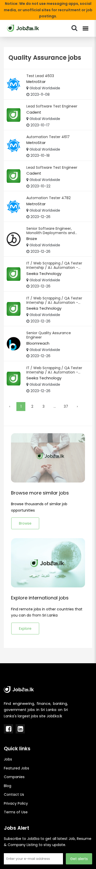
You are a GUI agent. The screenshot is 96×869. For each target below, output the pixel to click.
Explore (25, 628)
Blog (7, 785)
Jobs (8, 759)
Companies (14, 776)
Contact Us (14, 794)
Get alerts (79, 858)
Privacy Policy (16, 803)
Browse (25, 523)
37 (66, 406)
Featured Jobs (16, 768)
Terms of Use (16, 812)
